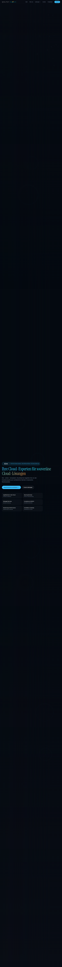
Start (27, 1)
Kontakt (57, 1)
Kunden (44, 1)
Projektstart (50, 1)
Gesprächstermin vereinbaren (11, 487)
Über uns (31, 1)
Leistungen (37, 1)
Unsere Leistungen (28, 487)
